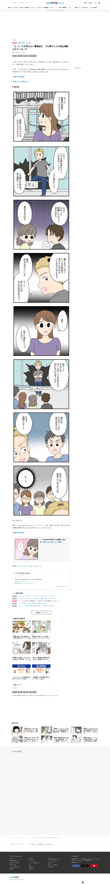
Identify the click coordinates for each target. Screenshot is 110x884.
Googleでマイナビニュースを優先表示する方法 (55, 10)
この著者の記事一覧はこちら (61, 586)
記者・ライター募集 (52, 864)
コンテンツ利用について (34, 862)
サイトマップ (32, 860)
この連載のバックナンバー (41, 612)
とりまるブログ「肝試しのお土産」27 (29, 566)
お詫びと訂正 (51, 866)
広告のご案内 (13, 864)
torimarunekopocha (27, 583)
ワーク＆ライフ (39, 7)
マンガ (15, 688)
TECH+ (16, 7)
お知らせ (12, 858)
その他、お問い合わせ (14, 866)
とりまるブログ (39, 525)
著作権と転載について (14, 860)
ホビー (56, 7)
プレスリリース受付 (52, 860)
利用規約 (31, 858)
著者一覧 (12, 868)
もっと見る (76, 67)
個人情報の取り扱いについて (54, 858)
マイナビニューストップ (14, 837)
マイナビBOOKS (93, 7)
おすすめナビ (85, 7)
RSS (30, 864)
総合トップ (10, 7)
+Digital (21, 7)
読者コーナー (78, 7)
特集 (60, 7)
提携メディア (51, 862)
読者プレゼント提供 (14, 862)
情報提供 (31, 866)
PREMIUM (27, 7)
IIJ (69, 7)
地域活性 (65, 7)
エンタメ (52, 7)
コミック (28, 837)
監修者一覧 (31, 868)
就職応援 (46, 7)
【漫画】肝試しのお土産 (23, 42)
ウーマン (33, 7)
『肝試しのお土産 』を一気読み (51, 542)
